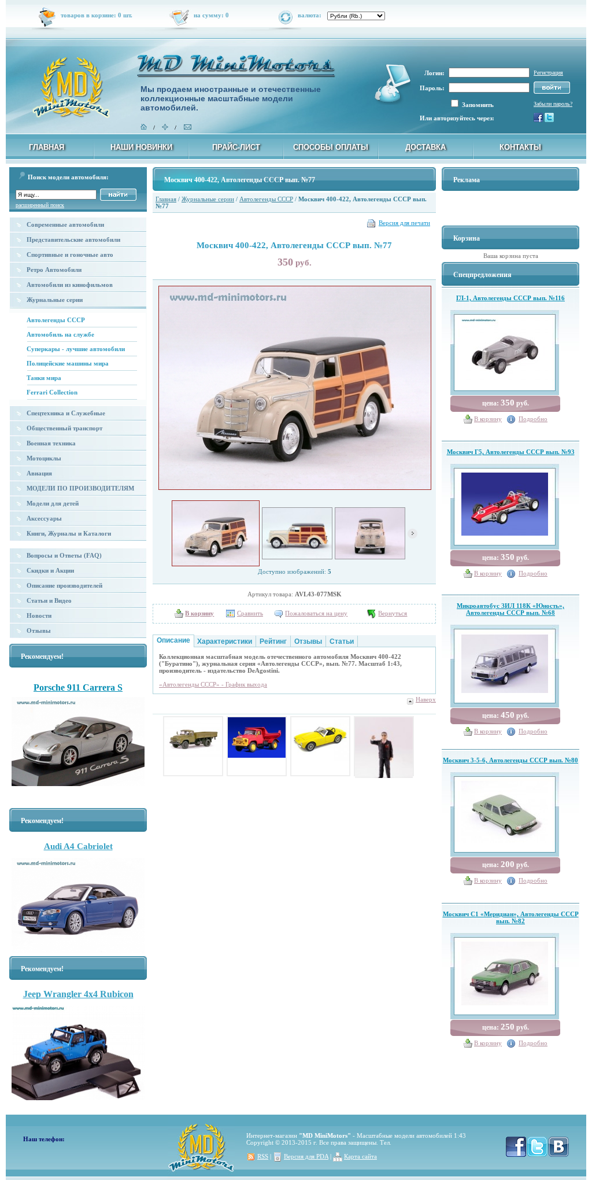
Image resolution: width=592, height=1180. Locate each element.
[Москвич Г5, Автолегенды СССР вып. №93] (504, 502)
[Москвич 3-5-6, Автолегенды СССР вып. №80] (504, 809)
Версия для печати (404, 222)
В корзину (488, 418)
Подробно (533, 418)
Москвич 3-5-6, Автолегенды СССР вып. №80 (510, 760)
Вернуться (392, 613)
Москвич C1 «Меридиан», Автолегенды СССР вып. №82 (511, 917)
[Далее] (412, 536)
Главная (166, 199)
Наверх (426, 699)
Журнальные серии (208, 199)
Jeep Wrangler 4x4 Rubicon (78, 994)
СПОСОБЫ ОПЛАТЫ (330, 147)
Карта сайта (360, 1156)
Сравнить (250, 613)
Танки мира (44, 377)
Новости (39, 615)
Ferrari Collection (52, 392)
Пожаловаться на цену (316, 613)
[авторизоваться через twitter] (549, 119)
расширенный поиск (40, 205)
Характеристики (224, 641)
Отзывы (39, 630)
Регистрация (548, 72)
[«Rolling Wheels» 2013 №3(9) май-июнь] (78, 681)
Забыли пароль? (553, 104)
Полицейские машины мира (68, 363)
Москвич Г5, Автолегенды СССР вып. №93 (511, 451)
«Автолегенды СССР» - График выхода (213, 684)
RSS (262, 1156)
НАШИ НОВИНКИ (141, 147)
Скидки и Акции (50, 570)
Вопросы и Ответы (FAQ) (64, 555)
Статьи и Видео (49, 600)
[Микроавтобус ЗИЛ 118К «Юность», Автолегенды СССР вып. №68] (504, 661)
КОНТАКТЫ (520, 147)
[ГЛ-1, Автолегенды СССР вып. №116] (504, 347)
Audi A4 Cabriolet (78, 846)
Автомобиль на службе (60, 334)
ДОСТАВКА (425, 147)
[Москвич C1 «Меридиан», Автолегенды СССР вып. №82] (504, 971)
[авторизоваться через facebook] (538, 119)
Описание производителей (64, 585)
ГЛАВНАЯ (46, 147)
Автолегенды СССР (56, 319)
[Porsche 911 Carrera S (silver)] (78, 744)
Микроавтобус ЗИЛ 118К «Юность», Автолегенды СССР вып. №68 (510, 609)
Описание (173, 640)
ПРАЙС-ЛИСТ (236, 147)
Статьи (342, 641)
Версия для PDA (306, 1156)
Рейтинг (273, 641)
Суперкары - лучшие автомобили (76, 348)
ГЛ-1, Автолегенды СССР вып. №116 (510, 297)
